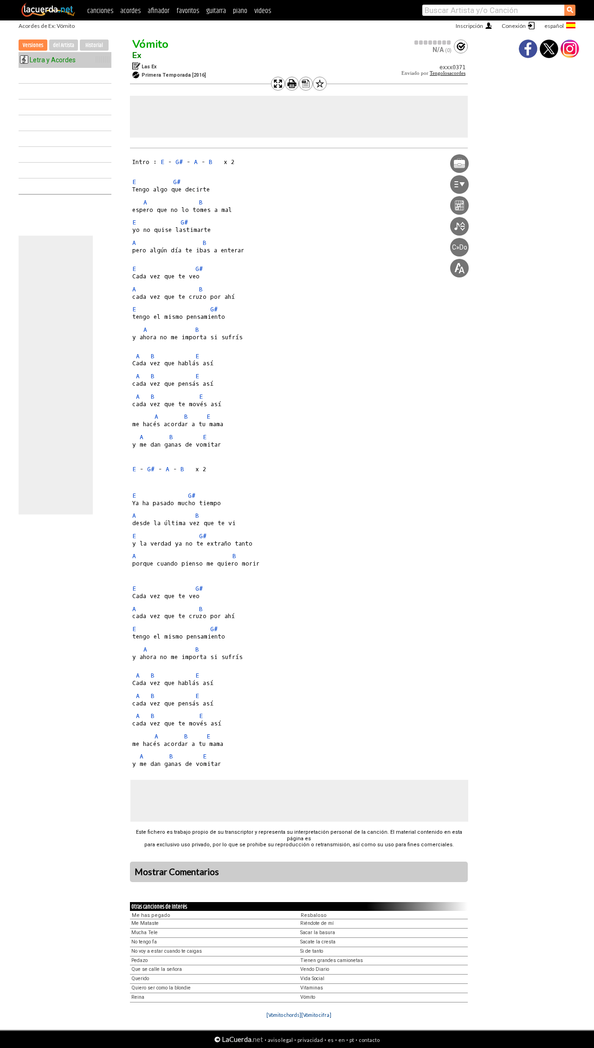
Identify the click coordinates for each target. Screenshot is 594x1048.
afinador (158, 11)
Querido (140, 978)
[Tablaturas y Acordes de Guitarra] (48, 15)
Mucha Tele (144, 932)
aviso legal (280, 1040)
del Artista (63, 45)
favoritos (187, 11)
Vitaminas (311, 988)
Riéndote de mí (317, 923)
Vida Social (312, 978)
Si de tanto (311, 951)
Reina (137, 997)
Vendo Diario (314, 969)
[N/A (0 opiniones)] (433, 42)
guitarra (216, 11)
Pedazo (139, 960)
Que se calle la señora (156, 969)
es (331, 1040)
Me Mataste (145, 923)
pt (351, 1040)
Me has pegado (151, 915)
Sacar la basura (317, 932)
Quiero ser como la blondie (161, 988)
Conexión (514, 25)
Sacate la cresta (318, 942)
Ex (137, 55)
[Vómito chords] (283, 1015)
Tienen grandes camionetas (331, 960)
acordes (130, 11)
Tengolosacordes (447, 73)
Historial (94, 45)
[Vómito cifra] (316, 1015)
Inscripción (469, 25)
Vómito (150, 44)
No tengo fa (144, 942)
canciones (100, 11)
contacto (369, 1040)
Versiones (33, 45)
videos (262, 11)
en (341, 1040)
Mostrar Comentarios (177, 872)
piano (240, 11)
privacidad (310, 1040)
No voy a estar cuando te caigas (166, 951)
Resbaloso (314, 915)
